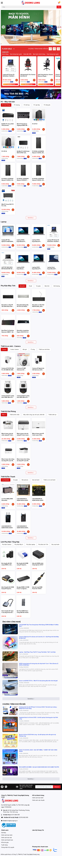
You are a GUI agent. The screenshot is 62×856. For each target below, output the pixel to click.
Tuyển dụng (4, 845)
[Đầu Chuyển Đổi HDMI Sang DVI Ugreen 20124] (8, 578)
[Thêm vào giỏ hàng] (16, 80)
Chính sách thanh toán (7, 840)
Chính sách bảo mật (6, 837)
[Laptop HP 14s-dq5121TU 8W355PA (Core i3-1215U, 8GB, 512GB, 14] (8, 231)
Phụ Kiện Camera (6, 544)
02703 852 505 (23, 817)
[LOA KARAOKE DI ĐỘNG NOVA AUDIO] (23, 490)
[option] (31, 27)
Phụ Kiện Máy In (19, 544)
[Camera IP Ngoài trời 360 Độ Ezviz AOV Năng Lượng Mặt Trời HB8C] (38, 359)
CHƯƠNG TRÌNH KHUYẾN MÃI (13, 704)
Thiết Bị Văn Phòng (8, 411)
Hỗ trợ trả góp (5, 842)
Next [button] (58, 27)
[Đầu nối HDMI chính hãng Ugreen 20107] (38, 554)
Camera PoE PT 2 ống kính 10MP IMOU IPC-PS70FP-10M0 (8, 397)
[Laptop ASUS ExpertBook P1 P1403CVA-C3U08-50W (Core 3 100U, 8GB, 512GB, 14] (38, 258)
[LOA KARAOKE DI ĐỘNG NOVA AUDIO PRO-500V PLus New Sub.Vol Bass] (23, 517)
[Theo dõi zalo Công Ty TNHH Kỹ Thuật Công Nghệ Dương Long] (6, 786)
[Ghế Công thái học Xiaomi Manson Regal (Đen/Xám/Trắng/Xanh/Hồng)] (45, 64)
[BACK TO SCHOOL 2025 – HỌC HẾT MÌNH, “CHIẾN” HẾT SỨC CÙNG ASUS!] (10, 757)
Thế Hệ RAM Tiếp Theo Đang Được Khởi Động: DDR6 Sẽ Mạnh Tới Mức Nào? (39, 625)
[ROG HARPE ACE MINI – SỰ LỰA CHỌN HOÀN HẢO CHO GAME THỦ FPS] (10, 770)
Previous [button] (3, 27)
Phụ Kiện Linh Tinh (43, 544)
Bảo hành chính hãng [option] (33, 54)
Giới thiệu (3, 832)
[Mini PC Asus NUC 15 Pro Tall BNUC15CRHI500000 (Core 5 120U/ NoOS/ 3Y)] (8, 195)
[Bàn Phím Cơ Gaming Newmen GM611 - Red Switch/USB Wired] (8, 321)
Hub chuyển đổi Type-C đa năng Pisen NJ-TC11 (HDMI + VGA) (7, 612)
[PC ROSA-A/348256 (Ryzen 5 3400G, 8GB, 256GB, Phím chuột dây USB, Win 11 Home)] (8, 170)
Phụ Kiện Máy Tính (8, 286)
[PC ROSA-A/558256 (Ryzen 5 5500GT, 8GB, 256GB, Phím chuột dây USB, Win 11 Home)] (23, 170)
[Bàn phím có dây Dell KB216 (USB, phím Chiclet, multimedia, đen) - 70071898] (38, 296)
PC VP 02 (4, 151)
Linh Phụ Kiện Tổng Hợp (10, 542)
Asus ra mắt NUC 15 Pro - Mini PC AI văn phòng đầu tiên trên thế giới (38, 680)
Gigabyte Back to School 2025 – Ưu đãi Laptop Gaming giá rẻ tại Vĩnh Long (38, 718)
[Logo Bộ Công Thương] (8, 825)
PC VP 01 (34, 124)
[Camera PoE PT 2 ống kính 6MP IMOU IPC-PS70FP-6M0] (23, 387)
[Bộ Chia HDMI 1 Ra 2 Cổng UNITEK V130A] (23, 602)
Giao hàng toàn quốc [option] (46, 54)
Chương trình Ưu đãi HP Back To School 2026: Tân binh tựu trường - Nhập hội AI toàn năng (38, 707)
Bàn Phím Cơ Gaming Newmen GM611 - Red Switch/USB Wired (8, 332)
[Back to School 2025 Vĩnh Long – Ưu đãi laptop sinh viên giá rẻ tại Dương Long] (10, 740)
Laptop (3, 222)
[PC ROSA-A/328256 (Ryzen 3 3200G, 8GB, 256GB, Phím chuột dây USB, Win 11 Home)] (38, 142)
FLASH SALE (7, 49)
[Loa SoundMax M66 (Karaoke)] (8, 490)
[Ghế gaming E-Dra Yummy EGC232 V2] (28, 64)
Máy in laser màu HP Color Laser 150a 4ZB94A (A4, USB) (38, 435)
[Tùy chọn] (34, 80)
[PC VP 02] (8, 142)
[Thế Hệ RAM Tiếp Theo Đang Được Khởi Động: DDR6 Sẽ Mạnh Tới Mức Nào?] (10, 629)
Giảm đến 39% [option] (21, 54)
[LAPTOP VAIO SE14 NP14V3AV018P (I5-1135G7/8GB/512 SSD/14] (8, 258)
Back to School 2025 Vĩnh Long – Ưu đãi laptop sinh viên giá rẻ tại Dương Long (37, 735)
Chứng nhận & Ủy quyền (7, 847)
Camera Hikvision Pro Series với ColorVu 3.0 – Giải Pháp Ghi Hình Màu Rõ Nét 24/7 (39, 637)
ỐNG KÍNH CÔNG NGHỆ (11, 622)
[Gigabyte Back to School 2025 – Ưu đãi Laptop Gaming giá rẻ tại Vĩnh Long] (10, 724)
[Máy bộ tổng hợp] (31, 94)
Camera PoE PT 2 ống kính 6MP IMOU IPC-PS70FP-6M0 (23, 397)
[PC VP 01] (38, 115)
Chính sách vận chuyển (38, 800)
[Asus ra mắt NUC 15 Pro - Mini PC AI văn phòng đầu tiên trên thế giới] (10, 687)
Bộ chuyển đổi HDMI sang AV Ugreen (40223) (22, 565)
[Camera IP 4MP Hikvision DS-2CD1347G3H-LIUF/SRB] (23, 359)
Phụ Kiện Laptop (30, 544)
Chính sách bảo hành (37, 797)
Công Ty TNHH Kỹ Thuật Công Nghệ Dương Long (26, 854)
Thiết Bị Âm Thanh (8, 477)
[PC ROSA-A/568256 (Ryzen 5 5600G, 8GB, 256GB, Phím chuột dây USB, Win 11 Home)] (38, 170)
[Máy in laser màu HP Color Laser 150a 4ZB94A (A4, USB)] (38, 424)
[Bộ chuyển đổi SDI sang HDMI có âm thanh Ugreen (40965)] (8, 554)
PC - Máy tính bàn (8, 102)
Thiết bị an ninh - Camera (11, 346)
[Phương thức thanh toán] (42, 850)
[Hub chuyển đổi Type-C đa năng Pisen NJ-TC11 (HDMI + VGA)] (8, 602)
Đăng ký (57, 786)
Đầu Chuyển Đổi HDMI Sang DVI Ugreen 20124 (7, 588)
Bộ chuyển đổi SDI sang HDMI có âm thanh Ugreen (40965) (7, 565)
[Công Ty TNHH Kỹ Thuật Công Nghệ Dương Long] (31, 3)
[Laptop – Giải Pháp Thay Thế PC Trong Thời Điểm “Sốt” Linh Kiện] (10, 656)
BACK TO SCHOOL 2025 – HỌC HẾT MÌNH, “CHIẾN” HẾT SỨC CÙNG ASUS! (38, 750)
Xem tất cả (30, 217)
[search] (59, 7)
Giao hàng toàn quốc (10, 54)
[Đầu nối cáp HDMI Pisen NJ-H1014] (38, 578)
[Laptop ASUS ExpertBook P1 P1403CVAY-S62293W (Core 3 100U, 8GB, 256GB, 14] (23, 231)
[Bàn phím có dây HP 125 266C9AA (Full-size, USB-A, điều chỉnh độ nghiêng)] (8, 296)
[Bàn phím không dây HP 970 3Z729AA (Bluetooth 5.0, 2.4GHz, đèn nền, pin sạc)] (23, 296)
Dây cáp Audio (55, 544)
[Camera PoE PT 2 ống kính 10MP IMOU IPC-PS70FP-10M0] (8, 387)
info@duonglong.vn (12, 820)
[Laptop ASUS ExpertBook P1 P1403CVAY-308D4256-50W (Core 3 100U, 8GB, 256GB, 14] (38, 231)
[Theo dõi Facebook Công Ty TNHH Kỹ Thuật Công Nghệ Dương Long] (2, 786)
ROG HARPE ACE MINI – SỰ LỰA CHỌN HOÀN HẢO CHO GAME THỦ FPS (39, 767)
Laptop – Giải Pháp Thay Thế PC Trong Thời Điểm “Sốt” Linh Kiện (37, 652)
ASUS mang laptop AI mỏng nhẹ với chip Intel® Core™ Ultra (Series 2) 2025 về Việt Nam (38, 664)
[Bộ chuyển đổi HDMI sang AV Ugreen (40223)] (23, 554)
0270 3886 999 (15, 814)
